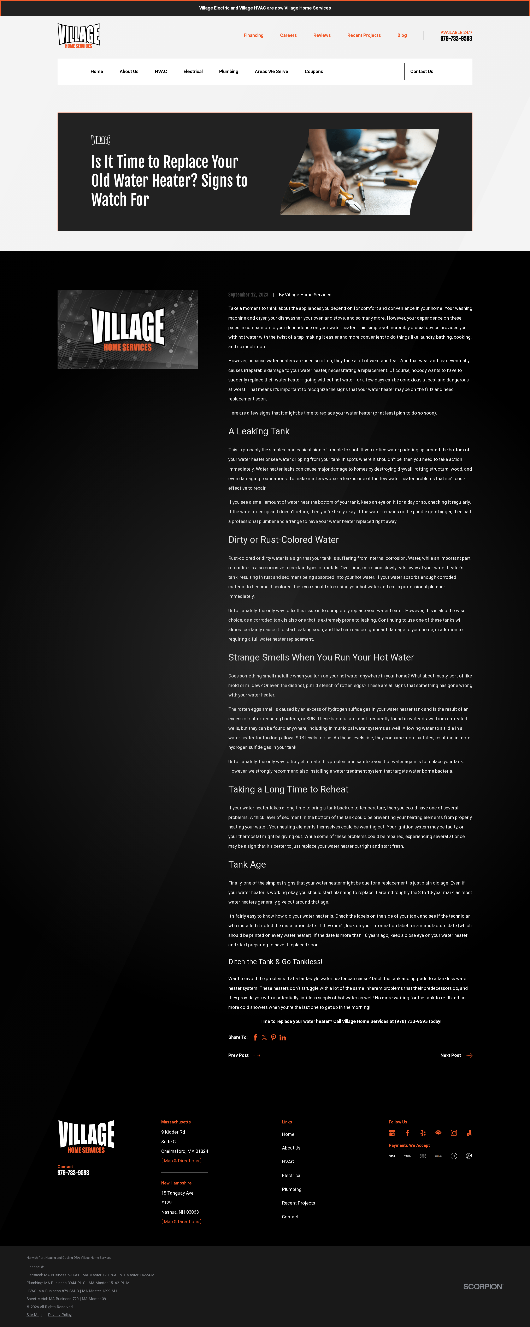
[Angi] (469, 1133)
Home (288, 1134)
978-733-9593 (456, 39)
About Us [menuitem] (129, 71)
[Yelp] (423, 1133)
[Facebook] (407, 1133)
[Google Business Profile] (392, 1133)
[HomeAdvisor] (438, 1133)
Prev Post (238, 1055)
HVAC (288, 1161)
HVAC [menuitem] (161, 71)
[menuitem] (34, 1315)
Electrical (292, 1175)
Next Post (451, 1055)
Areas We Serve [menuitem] (271, 71)
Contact (290, 1216)
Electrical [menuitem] (193, 71)
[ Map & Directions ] (181, 1160)
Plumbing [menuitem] (228, 71)
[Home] (79, 35)
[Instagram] (454, 1133)
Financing (254, 35)
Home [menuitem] (97, 71)
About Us (291, 1148)
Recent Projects (364, 35)
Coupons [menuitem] (314, 71)
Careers (288, 35)
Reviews (322, 35)
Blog (402, 35)
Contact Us (421, 71)
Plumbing (292, 1189)
